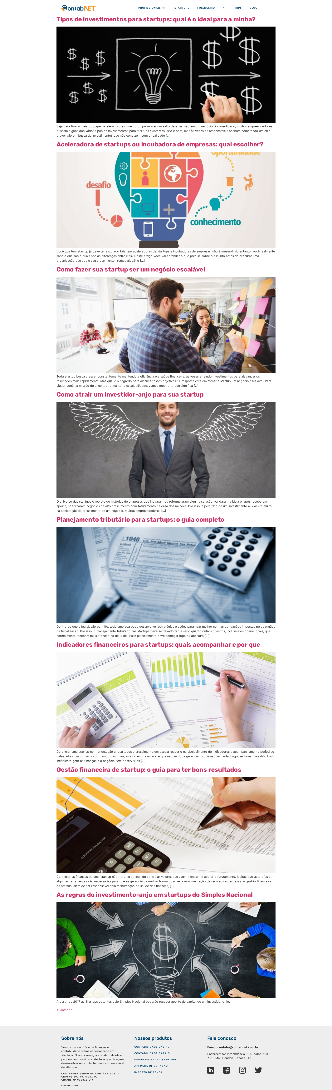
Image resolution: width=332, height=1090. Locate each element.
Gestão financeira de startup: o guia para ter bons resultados (148, 769)
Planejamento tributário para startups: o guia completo (140, 519)
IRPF (238, 7)
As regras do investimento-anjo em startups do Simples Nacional (154, 894)
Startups (182, 7)
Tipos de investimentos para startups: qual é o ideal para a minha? (156, 19)
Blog (253, 7)
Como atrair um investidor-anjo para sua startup (130, 394)
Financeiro (206, 7)
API (225, 7)
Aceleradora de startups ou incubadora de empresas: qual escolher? (159, 144)
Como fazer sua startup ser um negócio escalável (130, 269)
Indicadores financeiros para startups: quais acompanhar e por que (158, 644)
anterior (64, 1010)
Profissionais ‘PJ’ (152, 7)
